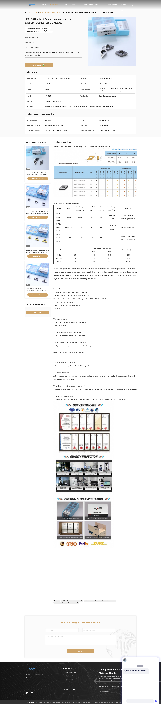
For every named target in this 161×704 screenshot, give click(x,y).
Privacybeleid (30, 702)
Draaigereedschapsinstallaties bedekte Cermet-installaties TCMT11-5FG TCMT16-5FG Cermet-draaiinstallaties (37, 252)
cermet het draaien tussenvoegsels (50, 12)
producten (35, 12)
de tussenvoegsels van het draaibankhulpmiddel (99, 600)
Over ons (73, 6)
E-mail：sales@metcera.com (36, 678)
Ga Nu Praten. (37, 65)
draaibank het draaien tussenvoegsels (66, 602)
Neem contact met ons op (91, 6)
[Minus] (156, 660)
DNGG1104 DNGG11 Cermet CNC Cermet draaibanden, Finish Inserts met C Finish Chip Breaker (36, 174)
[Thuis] (32, 4)
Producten (54, 5)
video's (64, 5)
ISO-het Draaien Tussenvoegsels (72, 600)
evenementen (112, 5)
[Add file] (124, 701)
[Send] (156, 701)
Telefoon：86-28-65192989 (35, 674)
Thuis (44, 5)
